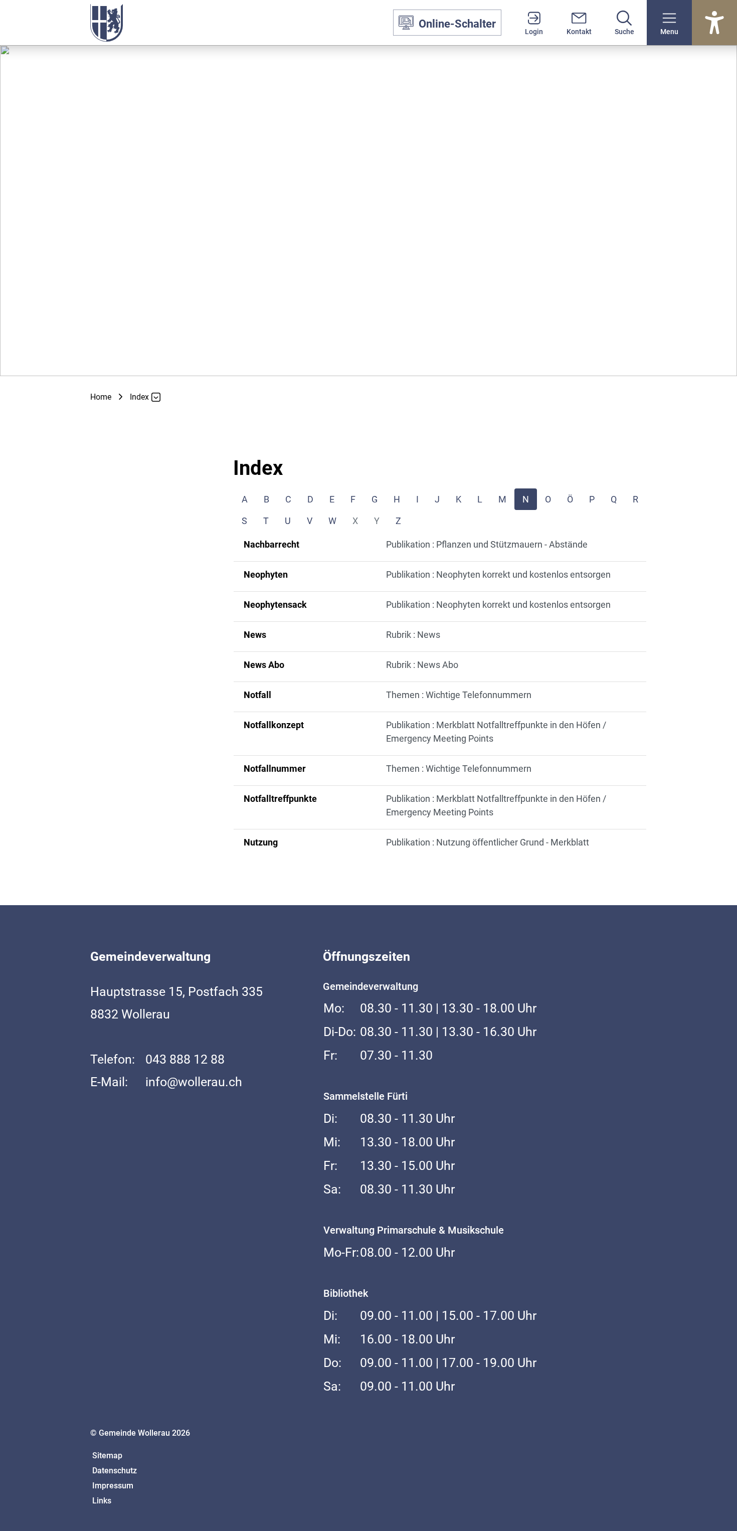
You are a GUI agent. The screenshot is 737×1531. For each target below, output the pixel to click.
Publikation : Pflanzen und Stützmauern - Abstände (487, 544)
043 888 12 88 (185, 1059)
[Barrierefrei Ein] (714, 22)
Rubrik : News (413, 634)
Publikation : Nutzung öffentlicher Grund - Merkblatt (487, 842)
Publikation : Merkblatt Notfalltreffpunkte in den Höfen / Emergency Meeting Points (496, 732)
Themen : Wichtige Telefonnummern (458, 695)
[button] (669, 22)
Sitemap (107, 1455)
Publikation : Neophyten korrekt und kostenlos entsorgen (498, 574)
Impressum (112, 1485)
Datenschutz (114, 1470)
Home (100, 397)
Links (101, 1500)
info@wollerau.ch (193, 1082)
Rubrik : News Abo (422, 664)
